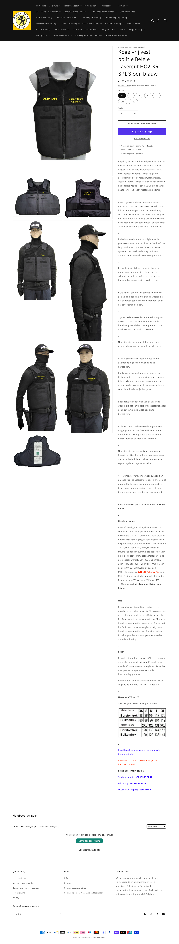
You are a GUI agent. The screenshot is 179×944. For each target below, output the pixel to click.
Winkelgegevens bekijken (132, 153)
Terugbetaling (19, 893)
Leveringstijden (19, 878)
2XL (122, 101)
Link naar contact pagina (131, 770)
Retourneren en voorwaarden (26, 888)
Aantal (120, 108)
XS (122, 95)
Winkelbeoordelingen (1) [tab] (49, 826)
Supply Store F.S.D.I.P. (85, 938)
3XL (133, 101)
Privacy (16, 897)
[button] (55, 6)
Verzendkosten (124, 85)
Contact (67, 883)
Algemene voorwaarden (23, 883)
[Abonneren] (60, 914)
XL (156, 95)
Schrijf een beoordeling (89, 840)
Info (66, 878)
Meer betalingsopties (142, 138)
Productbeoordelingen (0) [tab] (25, 826)
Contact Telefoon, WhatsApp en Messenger (83, 893)
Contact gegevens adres (75, 888)
